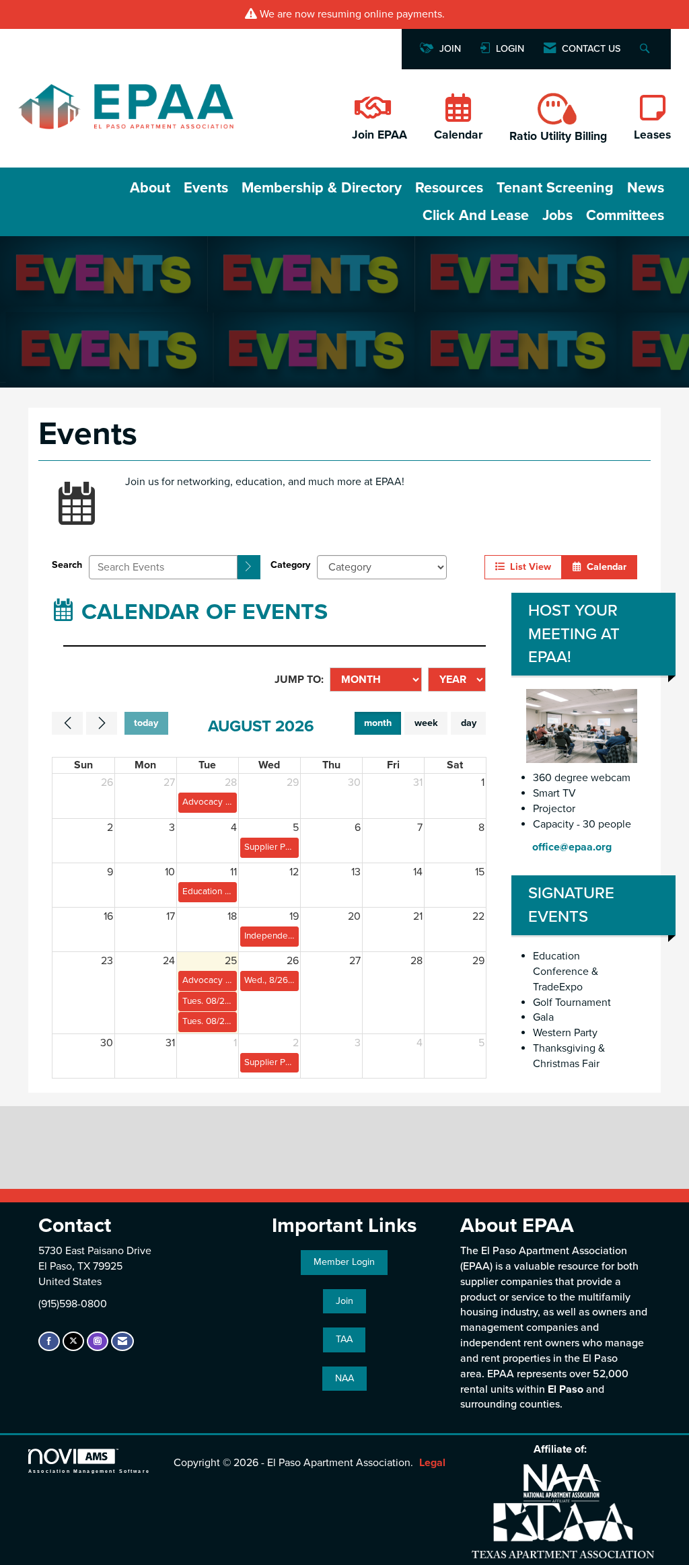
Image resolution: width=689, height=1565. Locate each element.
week (426, 723)
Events (206, 187)
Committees (625, 215)
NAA (344, 1378)
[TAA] (563, 1530)
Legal (432, 1462)
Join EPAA (379, 135)
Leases (652, 135)
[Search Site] (646, 49)
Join (344, 1301)
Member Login (344, 1262)
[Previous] (67, 723)
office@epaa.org (572, 847)
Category (290, 565)
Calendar (458, 135)
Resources (449, 187)
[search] (249, 567)
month (378, 723)
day (468, 723)
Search (67, 565)
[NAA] (562, 1483)
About (150, 187)
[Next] (101, 723)
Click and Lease (476, 215)
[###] (371, 115)
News (645, 187)
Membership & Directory (322, 187)
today (146, 723)
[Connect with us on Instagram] (97, 1341)
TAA (344, 1339)
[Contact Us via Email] (122, 1341)
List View (528, 567)
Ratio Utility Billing (558, 136)
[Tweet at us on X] (73, 1341)
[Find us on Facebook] (49, 1341)
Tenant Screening (555, 187)
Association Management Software (89, 1470)
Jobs (557, 215)
